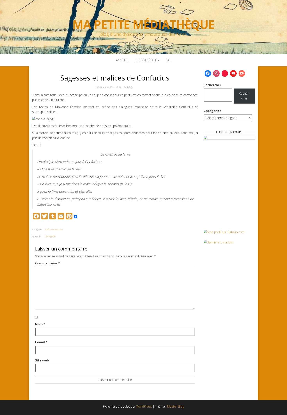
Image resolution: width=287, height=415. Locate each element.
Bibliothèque (146, 60)
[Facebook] (208, 73)
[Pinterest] (225, 73)
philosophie (50, 236)
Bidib (129, 87)
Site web (42, 360)
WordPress (144, 406)
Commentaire (47, 263)
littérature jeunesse (54, 229)
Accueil (122, 60)
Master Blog (175, 406)
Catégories (212, 111)
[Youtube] (233, 73)
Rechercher (212, 85)
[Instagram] (216, 73)
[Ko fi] (242, 73)
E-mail (41, 342)
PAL (168, 60)
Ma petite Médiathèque (143, 24)
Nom (40, 324)
